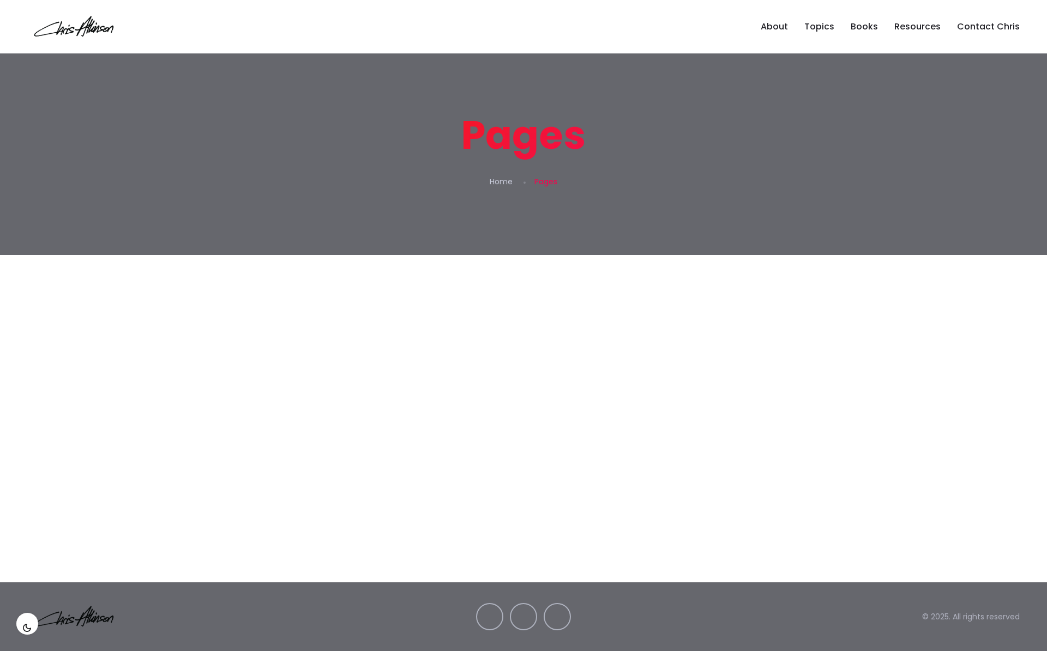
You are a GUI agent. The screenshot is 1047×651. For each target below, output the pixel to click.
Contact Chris (988, 26)
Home (501, 181)
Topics (819, 26)
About (774, 26)
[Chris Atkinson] (75, 27)
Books (864, 26)
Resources (917, 26)
